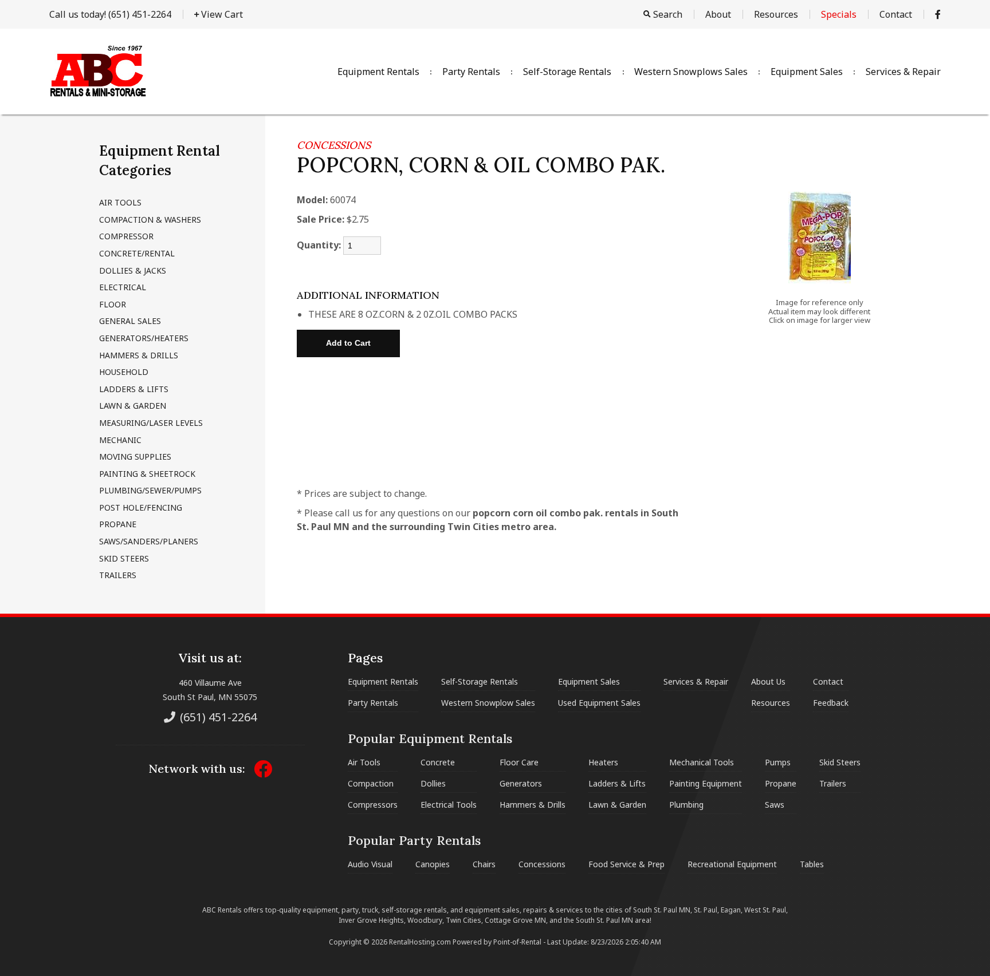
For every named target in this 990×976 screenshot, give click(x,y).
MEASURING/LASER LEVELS (151, 422)
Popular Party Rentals (414, 840)
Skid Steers (840, 762)
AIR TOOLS (120, 202)
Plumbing (686, 804)
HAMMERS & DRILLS (138, 355)
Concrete (438, 762)
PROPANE (117, 524)
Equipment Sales (807, 71)
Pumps (778, 762)
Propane (780, 783)
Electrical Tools (449, 804)
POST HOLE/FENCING (140, 507)
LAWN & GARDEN (132, 405)
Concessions (541, 864)
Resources (776, 14)
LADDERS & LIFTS (133, 389)
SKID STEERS (124, 558)
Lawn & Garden (617, 804)
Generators (521, 783)
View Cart (221, 14)
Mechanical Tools (701, 762)
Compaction (371, 783)
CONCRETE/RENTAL (137, 253)
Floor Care (519, 762)
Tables (812, 864)
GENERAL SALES (130, 320)
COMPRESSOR (126, 236)
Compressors (373, 804)
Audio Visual (370, 864)
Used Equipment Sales (599, 702)
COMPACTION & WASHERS (150, 219)
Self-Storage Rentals (567, 71)
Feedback (830, 702)
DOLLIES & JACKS (132, 270)
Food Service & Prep (626, 864)
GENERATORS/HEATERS (143, 338)
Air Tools (364, 762)
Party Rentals (471, 71)
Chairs (484, 864)
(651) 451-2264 (110, 14)
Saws (774, 804)
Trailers (832, 783)
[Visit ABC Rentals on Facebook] (938, 14)
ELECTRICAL (122, 287)
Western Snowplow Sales (488, 702)
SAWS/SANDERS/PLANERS (148, 541)
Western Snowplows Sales (691, 71)
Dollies (433, 783)
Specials (839, 14)
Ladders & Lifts (617, 783)
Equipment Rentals (378, 71)
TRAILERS (117, 575)
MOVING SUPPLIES (135, 456)
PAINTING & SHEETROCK (147, 473)
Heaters (603, 762)
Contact (895, 14)
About (718, 14)
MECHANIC (120, 439)
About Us (768, 681)
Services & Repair (903, 71)
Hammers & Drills (532, 804)
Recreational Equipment (732, 864)
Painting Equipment (705, 783)
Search (666, 14)
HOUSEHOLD (123, 371)
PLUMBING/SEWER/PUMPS (150, 490)
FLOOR (112, 304)
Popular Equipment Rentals (430, 738)
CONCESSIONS (334, 145)
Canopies (432, 864)
